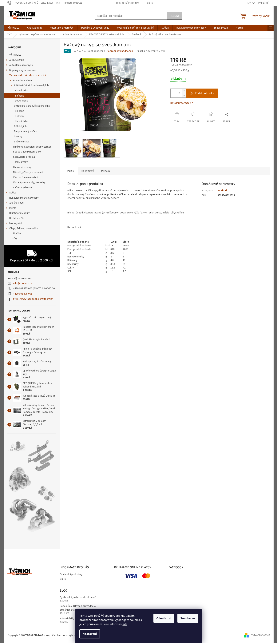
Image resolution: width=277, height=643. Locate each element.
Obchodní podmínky (127, 3)
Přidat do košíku (204, 93)
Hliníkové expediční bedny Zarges (32, 147)
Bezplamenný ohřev (25, 131)
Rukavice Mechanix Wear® (24, 198)
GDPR (150, 3)
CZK (249, 3)
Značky (13, 238)
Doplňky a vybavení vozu (23, 70)
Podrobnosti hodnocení (120, 51)
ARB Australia (16, 60)
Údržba (17, 233)
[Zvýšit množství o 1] (184, 91)
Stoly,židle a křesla (24, 157)
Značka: (151, 51)
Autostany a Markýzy (21, 65)
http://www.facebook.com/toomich (33, 299)
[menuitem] (13, 28)
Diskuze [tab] (105, 171)
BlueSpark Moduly (19, 213)
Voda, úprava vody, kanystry (29, 182)
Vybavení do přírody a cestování (27, 75)
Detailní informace (180, 103)
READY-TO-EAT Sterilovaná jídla (31, 85)
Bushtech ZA (16, 218)
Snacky (18, 136)
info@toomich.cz (22, 283)
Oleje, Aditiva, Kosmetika (23, 228)
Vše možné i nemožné (25, 177)
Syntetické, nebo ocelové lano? (78, 597)
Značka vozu (16, 203)
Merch (12, 208)
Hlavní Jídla (21, 91)
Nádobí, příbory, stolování (28, 172)
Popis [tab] (70, 171)
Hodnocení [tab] (87, 171)
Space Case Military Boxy (27, 152)
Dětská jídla (20, 126)
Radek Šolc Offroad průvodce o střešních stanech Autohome (78, 608)
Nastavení (90, 634)
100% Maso (21, 101)
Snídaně (19, 96)
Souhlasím (187, 618)
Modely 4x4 (15, 223)
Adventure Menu (22, 80)
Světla (13, 193)
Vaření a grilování (22, 187)
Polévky (19, 116)
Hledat (174, 15)
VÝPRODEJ (15, 55)
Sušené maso (22, 142)
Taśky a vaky (20, 162)
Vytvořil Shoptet (260, 635)
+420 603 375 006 (22, 294)
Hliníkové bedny (22, 167)
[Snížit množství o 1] (184, 95)
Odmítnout (164, 618)
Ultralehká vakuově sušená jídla (32, 106)
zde (125, 624)
